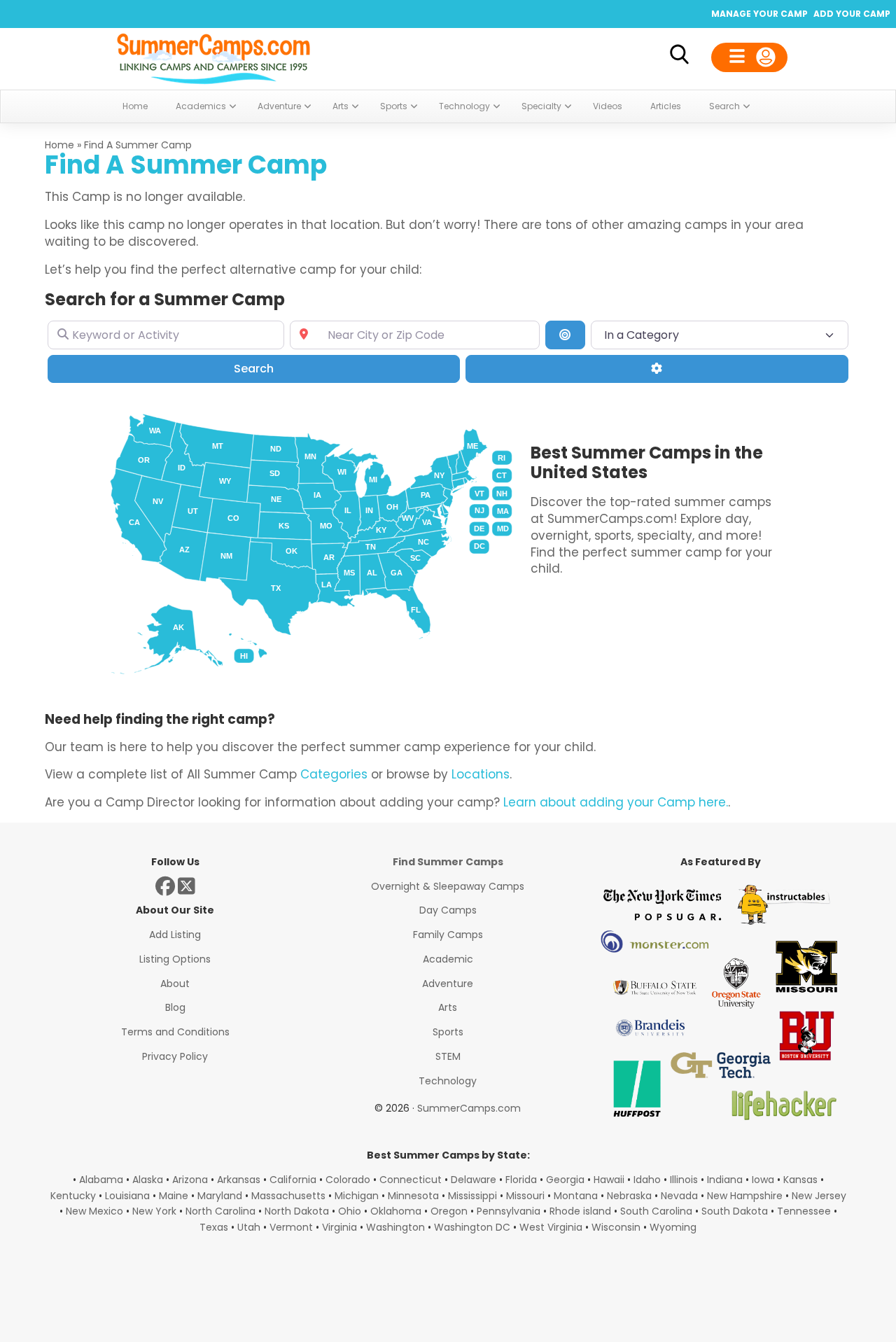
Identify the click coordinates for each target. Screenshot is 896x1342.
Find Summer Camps (448, 862)
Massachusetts (288, 1196)
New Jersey (819, 1196)
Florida (521, 1180)
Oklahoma (395, 1211)
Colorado (348, 1180)
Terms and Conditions (175, 1032)
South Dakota (734, 1211)
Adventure (447, 984)
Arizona (190, 1180)
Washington (395, 1227)
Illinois (684, 1180)
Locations (480, 774)
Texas (214, 1227)
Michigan (357, 1196)
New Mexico (94, 1211)
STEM (448, 1056)
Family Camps (448, 935)
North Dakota (297, 1211)
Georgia (565, 1180)
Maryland (219, 1196)
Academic (448, 959)
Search (273, 368)
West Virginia (550, 1227)
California (293, 1180)
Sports (448, 1032)
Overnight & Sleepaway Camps (447, 886)
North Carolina (220, 1211)
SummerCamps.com (469, 1108)
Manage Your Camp (759, 14)
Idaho (647, 1180)
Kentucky (73, 1196)
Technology (448, 1081)
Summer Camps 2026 (213, 56)
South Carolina (656, 1211)
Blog (175, 1007)
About (175, 984)
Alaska (147, 1180)
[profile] (749, 57)
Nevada (679, 1196)
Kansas (800, 1180)
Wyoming (673, 1227)
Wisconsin (616, 1227)
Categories (334, 774)
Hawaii (609, 1180)
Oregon (449, 1211)
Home (59, 145)
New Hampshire (745, 1196)
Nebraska (629, 1196)
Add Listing (175, 935)
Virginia (339, 1227)
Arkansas (238, 1180)
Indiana (725, 1180)
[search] (679, 57)
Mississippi (472, 1196)
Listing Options (175, 959)
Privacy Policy (175, 1056)
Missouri (525, 1196)
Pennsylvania (508, 1211)
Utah (248, 1227)
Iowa (763, 1180)
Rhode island (580, 1211)
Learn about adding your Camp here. (615, 802)
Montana (576, 1196)
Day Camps (448, 910)
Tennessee (804, 1211)
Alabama (101, 1180)
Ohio (349, 1211)
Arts (447, 1007)
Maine (173, 1196)
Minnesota (413, 1196)
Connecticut (410, 1180)
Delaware (473, 1180)
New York (154, 1211)
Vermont (291, 1227)
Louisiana (127, 1196)
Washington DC (472, 1227)
